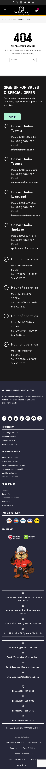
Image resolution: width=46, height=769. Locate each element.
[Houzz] (39, 418)
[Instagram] (21, 2)
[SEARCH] (34, 60)
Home (4, 19)
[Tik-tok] (22, 418)
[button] (12, 116)
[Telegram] (25, 2)
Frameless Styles (13, 742)
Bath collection (15, 759)
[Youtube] (29, 2)
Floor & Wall (28, 748)
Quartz (13, 748)
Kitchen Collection (21, 753)
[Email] (27, 418)
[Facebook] (13, 2)
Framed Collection (22, 737)
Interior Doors (21, 765)
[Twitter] (17, 2)
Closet (31, 759)
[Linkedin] (33, 2)
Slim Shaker (32, 742)
